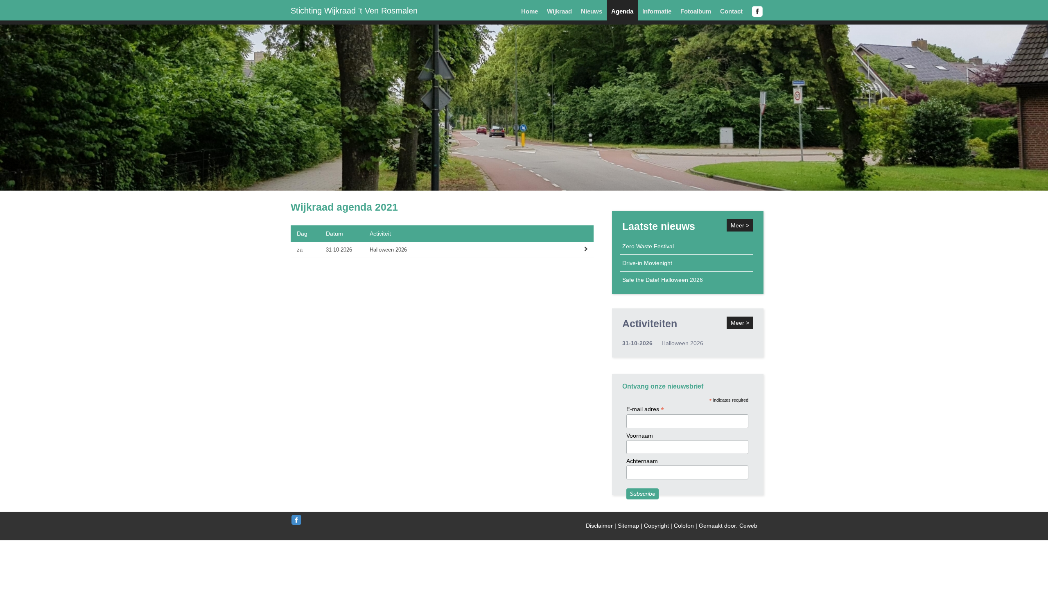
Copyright (656, 525)
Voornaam (639, 435)
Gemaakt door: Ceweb (728, 525)
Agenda (622, 11)
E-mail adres (645, 409)
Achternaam (642, 461)
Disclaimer (599, 525)
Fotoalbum (695, 11)
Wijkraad (559, 11)
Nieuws (591, 11)
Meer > (740, 225)
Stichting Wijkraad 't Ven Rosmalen (354, 10)
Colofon (684, 525)
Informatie (656, 11)
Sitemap (628, 525)
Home (529, 11)
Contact (731, 11)
